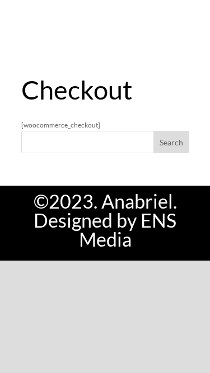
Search (171, 142)
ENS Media (128, 230)
